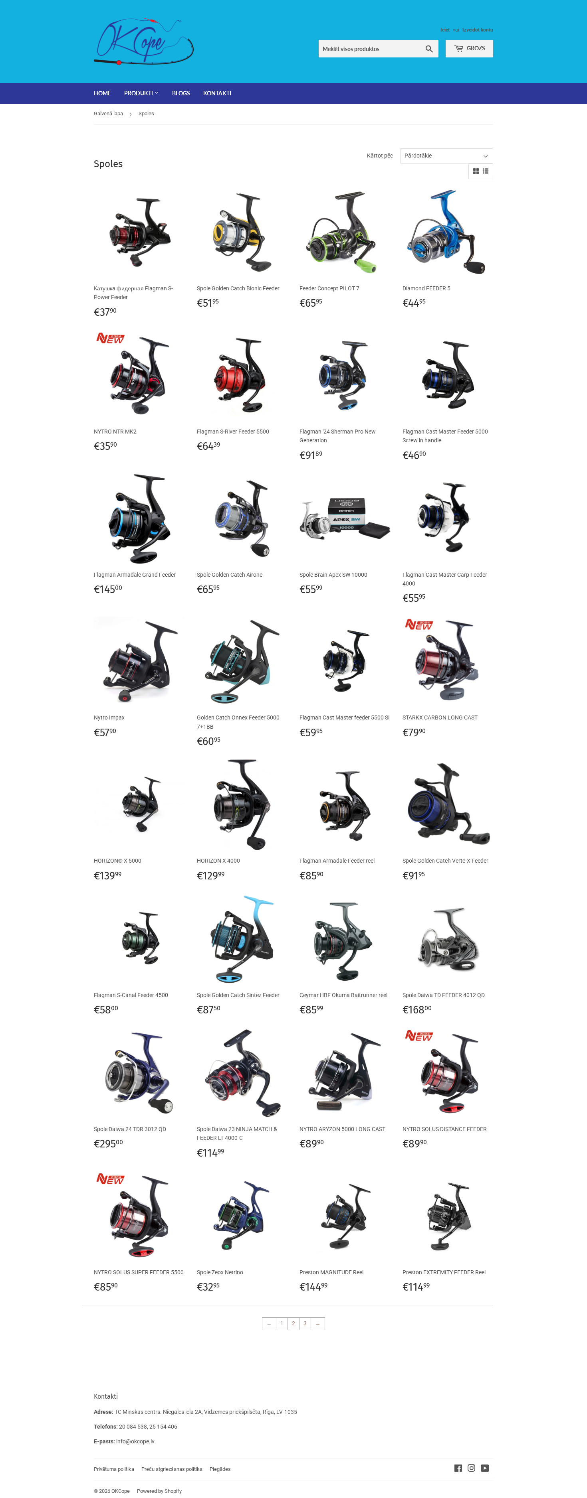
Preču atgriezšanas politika (171, 1469)
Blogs (181, 93)
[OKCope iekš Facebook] (458, 1469)
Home (102, 93)
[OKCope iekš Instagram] (472, 1469)
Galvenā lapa (108, 113)
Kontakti (217, 93)
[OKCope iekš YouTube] (485, 1469)
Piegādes (220, 1469)
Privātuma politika (114, 1469)
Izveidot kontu (477, 30)
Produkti (139, 93)
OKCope (120, 1491)
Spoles (146, 113)
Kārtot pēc (380, 155)
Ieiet (445, 30)
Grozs (475, 48)
